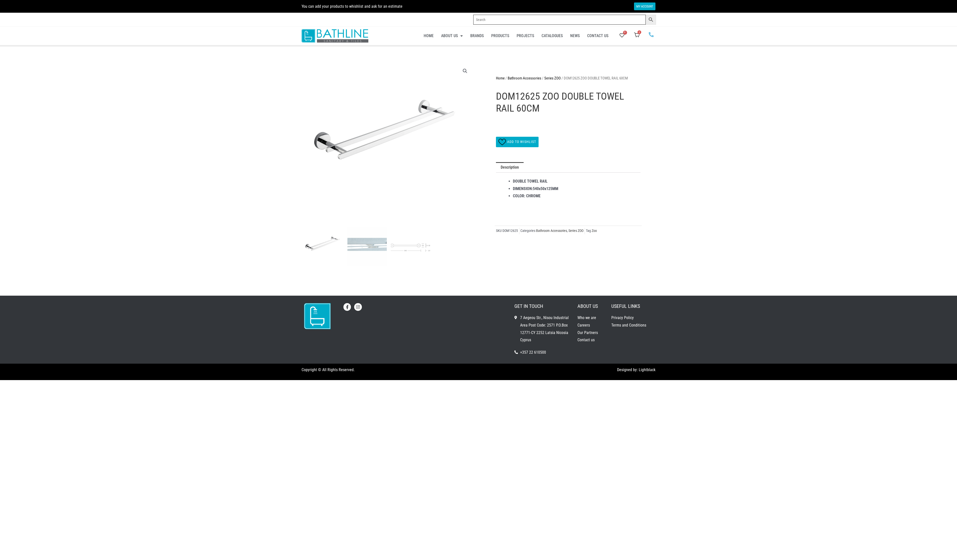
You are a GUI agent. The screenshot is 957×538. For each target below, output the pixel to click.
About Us (449, 35)
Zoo (594, 231)
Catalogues (552, 35)
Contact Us (597, 35)
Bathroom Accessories (524, 78)
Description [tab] (510, 167)
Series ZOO (552, 78)
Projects (525, 35)
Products (500, 35)
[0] (622, 35)
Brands (477, 35)
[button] (465, 71)
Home (429, 35)
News (575, 35)
